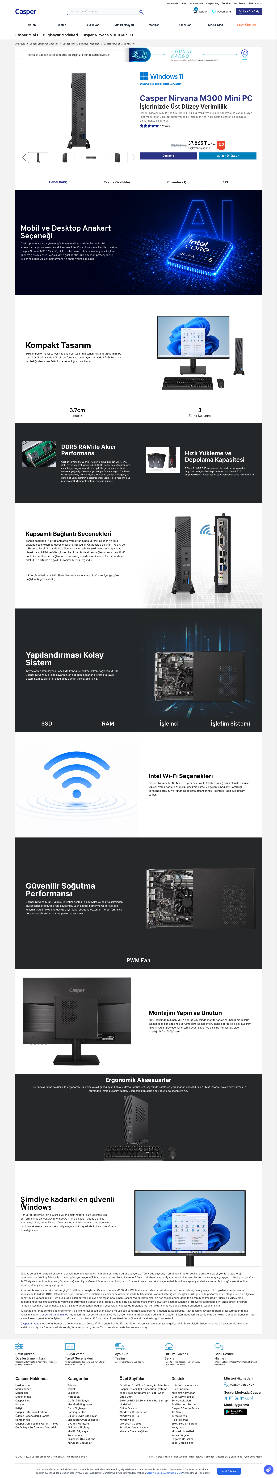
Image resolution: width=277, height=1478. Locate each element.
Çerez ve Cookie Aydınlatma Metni (164, 1472)
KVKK (152, 1456)
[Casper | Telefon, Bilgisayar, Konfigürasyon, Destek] (38, 12)
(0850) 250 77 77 (242, 1384)
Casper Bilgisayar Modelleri (44, 43)
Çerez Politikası (164, 1456)
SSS (225, 182)
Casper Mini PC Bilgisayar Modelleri (81, 43)
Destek (243, 3)
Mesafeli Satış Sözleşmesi (229, 1456)
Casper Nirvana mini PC (54, 1314)
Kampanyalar (197, 3)
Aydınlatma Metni (253, 1456)
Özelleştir (168, 156)
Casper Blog (212, 3)
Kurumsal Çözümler (177, 3)
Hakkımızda (255, 3)
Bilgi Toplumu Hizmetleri (201, 1456)
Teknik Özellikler (117, 182)
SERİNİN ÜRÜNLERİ (228, 156)
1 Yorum (165, 126)
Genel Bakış (58, 182)
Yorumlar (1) (176, 182)
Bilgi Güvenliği (180, 1456)
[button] (24, 157)
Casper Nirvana (30, 1323)
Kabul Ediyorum (229, 1471)
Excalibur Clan (229, 3)
